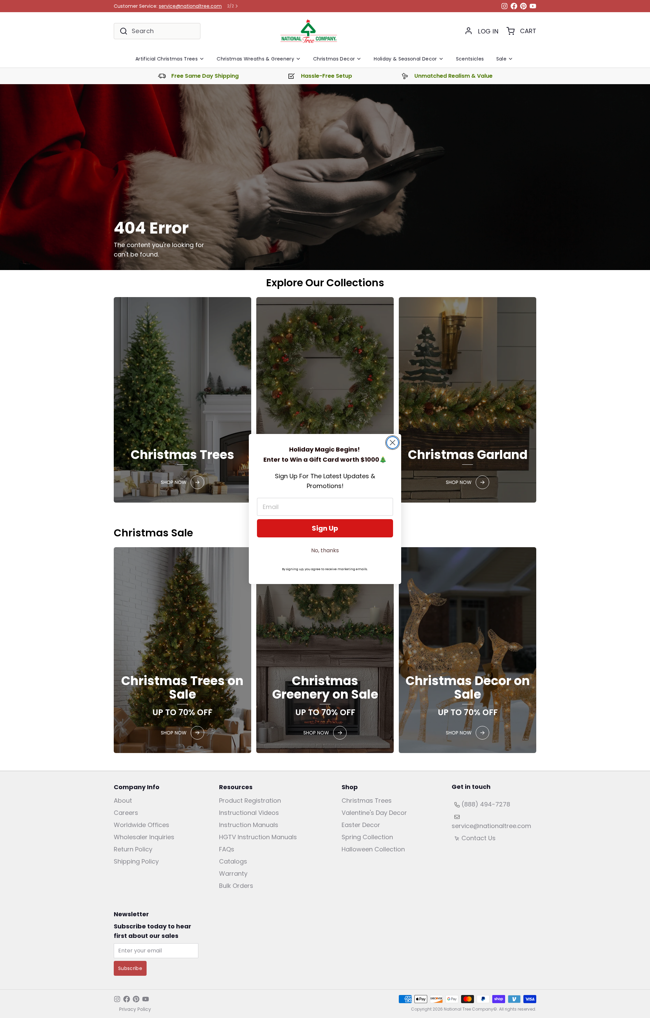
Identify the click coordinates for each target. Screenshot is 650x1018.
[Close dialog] (392, 443)
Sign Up (325, 528)
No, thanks (325, 550)
